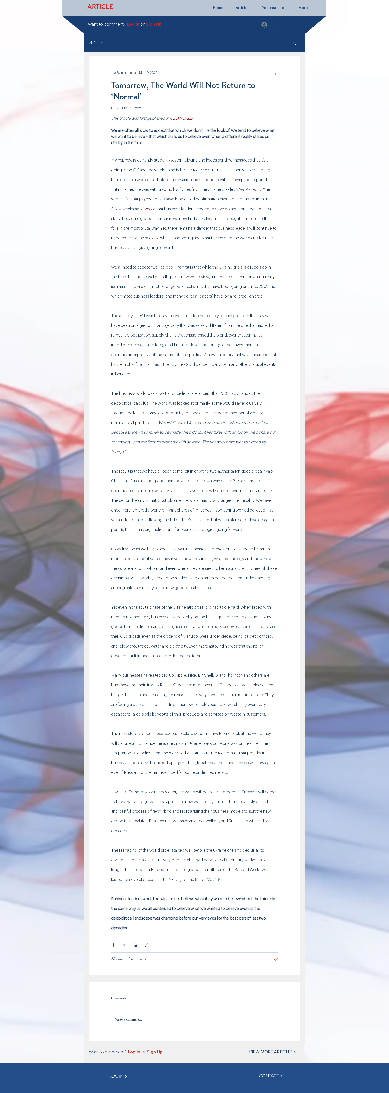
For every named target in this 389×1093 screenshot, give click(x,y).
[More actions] (275, 73)
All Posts (96, 43)
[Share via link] (146, 945)
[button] (294, 43)
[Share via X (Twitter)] (124, 945)
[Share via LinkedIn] (135, 945)
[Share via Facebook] (113, 945)
